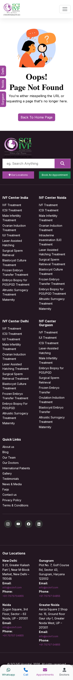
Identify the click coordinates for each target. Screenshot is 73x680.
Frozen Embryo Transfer (49, 390)
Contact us (9, 494)
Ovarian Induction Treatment (14, 228)
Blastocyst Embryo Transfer (51, 410)
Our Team (9, 457)
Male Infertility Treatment (11, 218)
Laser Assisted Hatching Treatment (52, 252)
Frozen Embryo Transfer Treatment (15, 272)
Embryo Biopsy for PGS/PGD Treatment (15, 282)
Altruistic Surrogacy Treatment (15, 292)
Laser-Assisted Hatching (12, 243)
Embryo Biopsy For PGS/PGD (15, 406)
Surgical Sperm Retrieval (12, 253)
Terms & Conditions (15, 505)
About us (8, 446)
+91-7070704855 (13, 595)
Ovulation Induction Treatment (51, 400)
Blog (5, 452)
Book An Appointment (55, 174)
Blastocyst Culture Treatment (14, 262)
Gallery (7, 473)
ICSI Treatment (12, 210)
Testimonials (10, 478)
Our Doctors (10, 462)
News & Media (12, 484)
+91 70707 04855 (49, 595)
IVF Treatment (11, 205)
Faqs (5, 489)
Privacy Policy (11, 500)
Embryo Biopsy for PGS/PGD (51, 370)
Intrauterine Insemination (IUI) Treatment (50, 240)
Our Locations (19, 174)
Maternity (8, 299)
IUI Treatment (11, 235)
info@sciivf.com (12, 587)
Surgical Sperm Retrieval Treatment (52, 262)
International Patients (16, 468)
